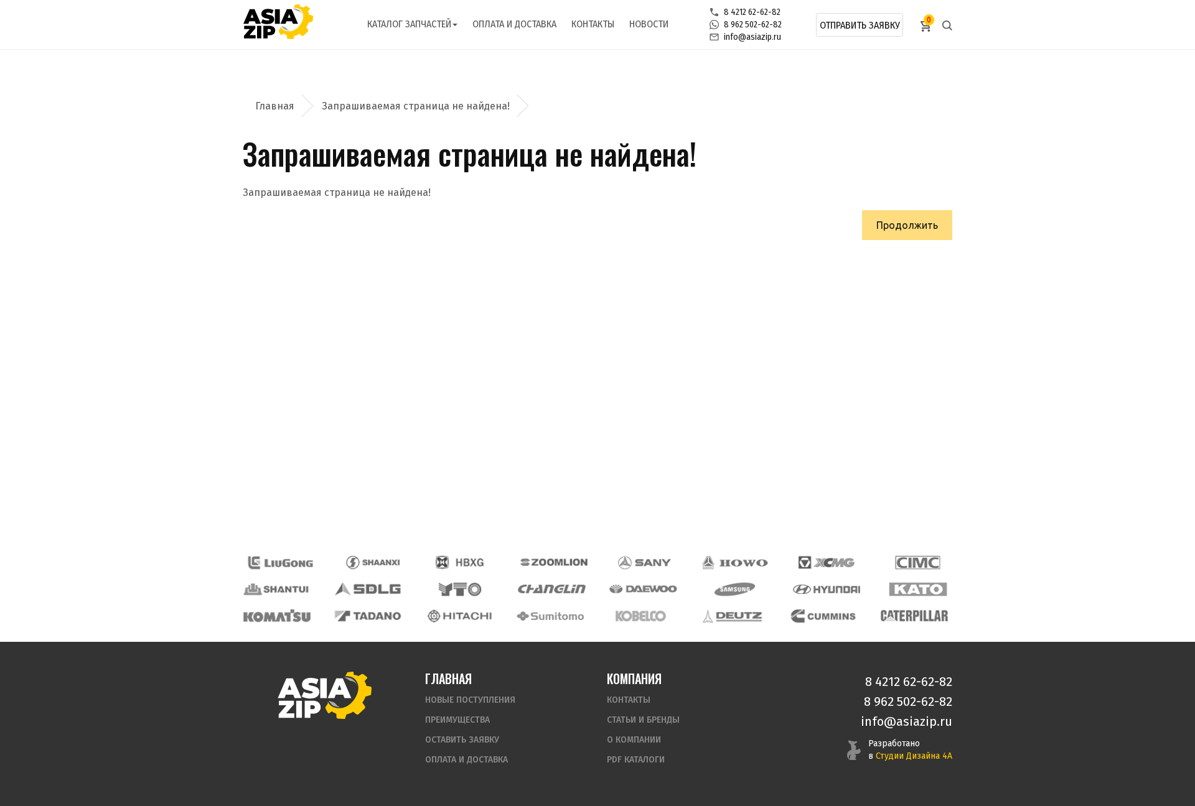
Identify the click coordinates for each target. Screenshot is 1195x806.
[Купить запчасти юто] (460, 589)
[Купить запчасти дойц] (732, 616)
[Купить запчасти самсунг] (734, 589)
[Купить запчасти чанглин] (551, 589)
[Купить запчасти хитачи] (459, 616)
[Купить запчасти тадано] (367, 616)
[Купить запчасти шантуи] (277, 589)
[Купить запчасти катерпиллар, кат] (914, 616)
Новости (648, 24)
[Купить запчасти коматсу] (277, 616)
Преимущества (457, 720)
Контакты (592, 24)
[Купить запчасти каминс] (823, 616)
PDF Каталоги (636, 759)
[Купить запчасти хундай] (826, 589)
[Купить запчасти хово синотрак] (735, 562)
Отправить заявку (860, 25)
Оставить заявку (462, 739)
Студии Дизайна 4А (914, 756)
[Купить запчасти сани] (644, 562)
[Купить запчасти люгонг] (280, 562)
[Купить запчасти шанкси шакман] (371, 562)
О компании (634, 739)
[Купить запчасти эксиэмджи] (826, 562)
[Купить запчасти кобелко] (641, 616)
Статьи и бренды (643, 720)
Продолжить (907, 225)
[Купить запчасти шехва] (462, 562)
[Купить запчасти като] (918, 589)
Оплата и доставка (514, 24)
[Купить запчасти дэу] (643, 589)
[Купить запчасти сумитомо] (550, 616)
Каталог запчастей (409, 24)
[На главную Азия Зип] (324, 695)
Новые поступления (470, 700)
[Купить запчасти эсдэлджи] (368, 589)
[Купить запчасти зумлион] (554, 562)
